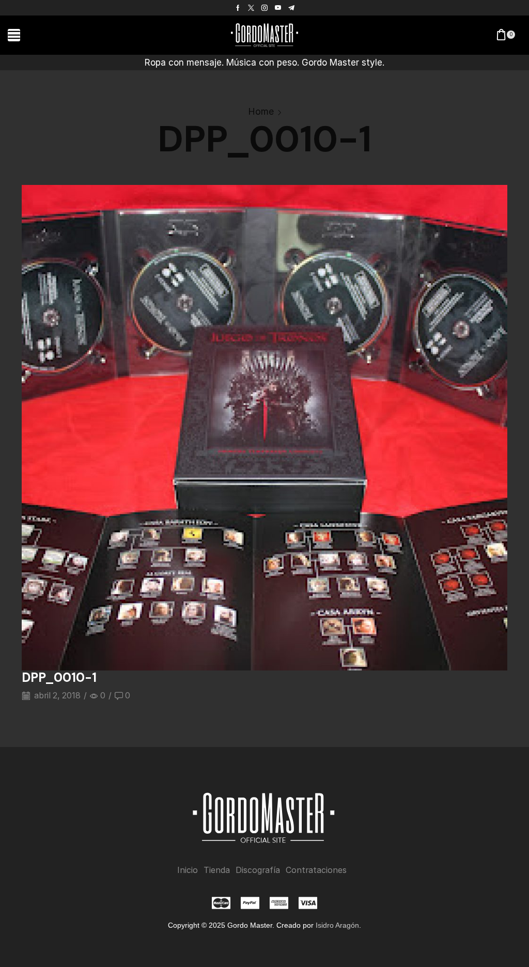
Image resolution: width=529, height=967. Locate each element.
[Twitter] (251, 8)
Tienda (217, 870)
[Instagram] (264, 8)
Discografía (258, 870)
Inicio (187, 870)
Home (261, 111)
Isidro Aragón (337, 925)
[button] (14, 35)
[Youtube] (278, 8)
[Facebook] (238, 8)
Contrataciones (316, 870)
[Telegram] (291, 8)
